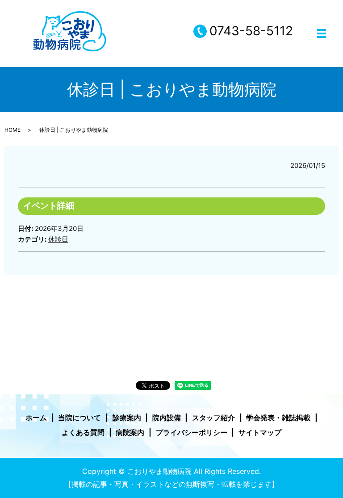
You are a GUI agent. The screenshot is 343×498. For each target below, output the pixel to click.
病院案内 (130, 432)
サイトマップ (259, 432)
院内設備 (166, 417)
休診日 (58, 239)
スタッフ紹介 (213, 417)
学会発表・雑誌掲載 (278, 417)
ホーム (36, 417)
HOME (12, 129)
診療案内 (127, 417)
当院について (79, 417)
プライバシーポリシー (191, 432)
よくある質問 (83, 432)
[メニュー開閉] (321, 33)
